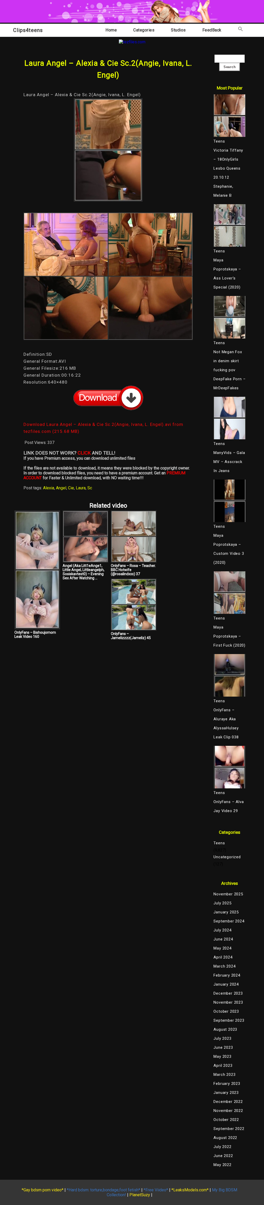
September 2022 (228, 1128)
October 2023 (226, 1011)
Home (111, 30)
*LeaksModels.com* (190, 1189)
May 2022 (222, 1164)
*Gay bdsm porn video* (42, 1189)
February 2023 (226, 1083)
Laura (81, 487)
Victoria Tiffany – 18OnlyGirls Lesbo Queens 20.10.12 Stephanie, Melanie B (228, 173)
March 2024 (224, 966)
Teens (219, 843)
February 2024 (226, 975)
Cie (71, 487)
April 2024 (222, 957)
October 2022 (226, 1119)
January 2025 (226, 912)
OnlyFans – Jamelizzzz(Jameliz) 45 (131, 636)
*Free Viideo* (156, 1189)
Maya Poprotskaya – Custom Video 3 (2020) (228, 549)
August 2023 (225, 1029)
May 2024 (222, 948)
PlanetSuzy (139, 1194)
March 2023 (224, 1074)
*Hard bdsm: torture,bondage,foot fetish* (103, 1189)
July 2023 (222, 1038)
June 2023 (223, 1047)
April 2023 (222, 1065)
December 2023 (228, 993)
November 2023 (228, 1002)
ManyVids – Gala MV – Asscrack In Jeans (229, 461)
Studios (178, 30)
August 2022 (225, 1137)
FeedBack (211, 30)
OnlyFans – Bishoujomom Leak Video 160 (35, 634)
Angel (61, 487)
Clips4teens (28, 30)
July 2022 (222, 1146)
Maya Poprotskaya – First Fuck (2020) (229, 636)
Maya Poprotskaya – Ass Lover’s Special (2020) (227, 274)
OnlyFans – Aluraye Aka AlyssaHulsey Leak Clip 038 (226, 723)
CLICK (84, 453)
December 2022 (228, 1101)
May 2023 (222, 1056)
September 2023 (228, 1020)
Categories (143, 30)
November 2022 (228, 1110)
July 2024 (222, 930)
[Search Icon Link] (241, 30)
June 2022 (223, 1155)
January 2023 (226, 1092)
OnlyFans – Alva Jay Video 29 (228, 806)
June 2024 (223, 939)
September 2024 (228, 921)
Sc (89, 487)
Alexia (48, 487)
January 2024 (226, 984)
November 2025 (228, 894)
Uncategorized (227, 857)
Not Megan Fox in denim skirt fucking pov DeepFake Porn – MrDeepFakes (229, 370)
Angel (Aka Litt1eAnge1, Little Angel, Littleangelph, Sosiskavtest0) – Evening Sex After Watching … (83, 572)
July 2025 (222, 903)
